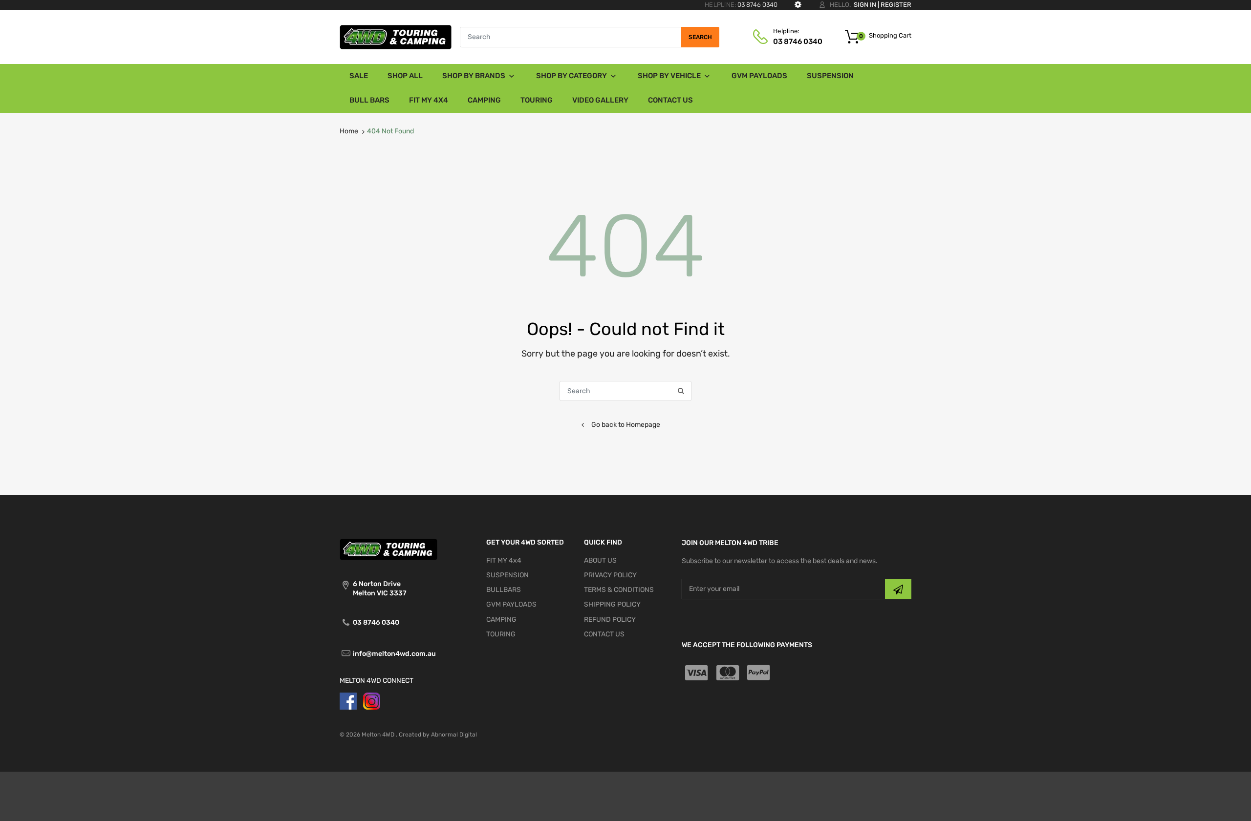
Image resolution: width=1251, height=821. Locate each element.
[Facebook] (348, 700)
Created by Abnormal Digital (438, 734)
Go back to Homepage (625, 425)
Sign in (865, 4)
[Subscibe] (898, 589)
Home (349, 131)
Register (896, 4)
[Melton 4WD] (396, 36)
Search (700, 37)
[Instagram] (371, 700)
